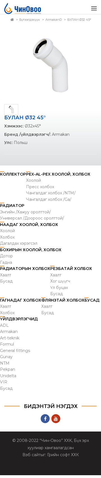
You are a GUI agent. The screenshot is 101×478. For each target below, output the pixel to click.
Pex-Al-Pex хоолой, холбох (58, 176)
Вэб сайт (31, 457)
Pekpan (7, 372)
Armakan (9, 334)
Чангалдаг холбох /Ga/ (48, 202)
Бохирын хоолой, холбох (30, 252)
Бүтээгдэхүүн (29, 22)
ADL (4, 328)
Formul (7, 346)
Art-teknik (9, 340)
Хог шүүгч (60, 283)
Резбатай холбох (71, 271)
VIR (3, 384)
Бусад (6, 283)
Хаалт (5, 277)
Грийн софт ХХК (63, 457)
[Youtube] (55, 421)
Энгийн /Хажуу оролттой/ (25, 214)
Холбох (7, 240)
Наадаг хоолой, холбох (29, 227)
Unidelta (8, 378)
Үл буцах (59, 290)
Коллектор (13, 176)
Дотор (6, 258)
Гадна (6, 265)
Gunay (6, 359)
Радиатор (12, 208)
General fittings (15, 353)
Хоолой (33, 183)
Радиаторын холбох (25, 271)
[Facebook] (45, 421)
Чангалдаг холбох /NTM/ (50, 195)
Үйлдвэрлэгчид (19, 321)
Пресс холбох (40, 189)
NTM (5, 366)
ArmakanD (53, 22)
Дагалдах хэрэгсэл (18, 246)
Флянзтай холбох (62, 303)
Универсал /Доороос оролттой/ (32, 220)
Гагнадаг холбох (20, 303)
